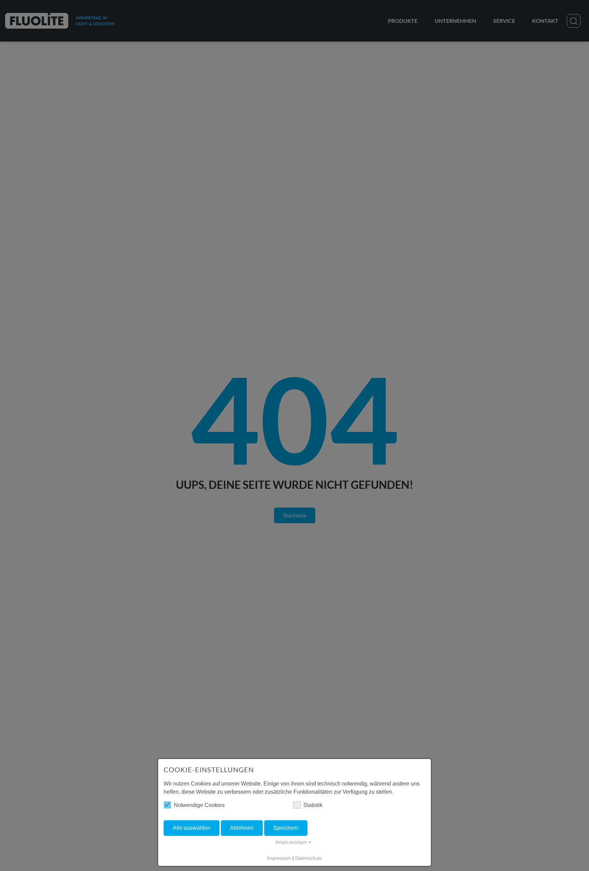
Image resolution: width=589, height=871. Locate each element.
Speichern (285, 828)
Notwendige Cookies (199, 805)
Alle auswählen (191, 828)
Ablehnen (242, 828)
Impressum (279, 858)
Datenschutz (308, 858)
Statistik (312, 805)
